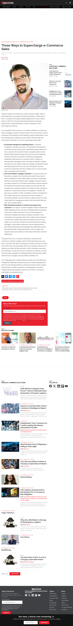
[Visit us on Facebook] (50, 386)
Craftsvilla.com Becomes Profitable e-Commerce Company (45, 349)
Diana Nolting (26, 477)
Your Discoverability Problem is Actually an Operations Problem (33, 462)
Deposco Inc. (27, 410)
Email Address (7, 308)
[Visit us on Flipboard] (62, 386)
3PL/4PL (22, 386)
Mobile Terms (19, 320)
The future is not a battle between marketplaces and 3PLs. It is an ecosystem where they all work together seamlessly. (33, 528)
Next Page (14, 573)
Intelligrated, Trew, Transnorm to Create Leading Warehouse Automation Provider (55, 92)
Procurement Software (27, 459)
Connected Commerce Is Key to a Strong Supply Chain (27, 349)
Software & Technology (9, 42)
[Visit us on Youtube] (66, 386)
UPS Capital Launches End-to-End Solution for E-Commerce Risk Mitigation (32, 492)
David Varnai (4, 57)
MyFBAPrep (26, 524)
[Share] (6, 276)
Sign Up (7, 323)
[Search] (66, 2)
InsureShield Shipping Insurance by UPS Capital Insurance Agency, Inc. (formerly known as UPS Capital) (33, 498)
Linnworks (26, 466)
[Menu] (70, 2)
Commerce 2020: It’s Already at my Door (8, 348)
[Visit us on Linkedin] (58, 386)
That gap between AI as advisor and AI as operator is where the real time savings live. (32, 469)
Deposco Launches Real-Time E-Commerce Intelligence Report (55, 82)
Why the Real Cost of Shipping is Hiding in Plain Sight (55, 102)
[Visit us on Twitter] (54, 386)
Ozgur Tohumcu (7, 513)
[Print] (2, 276)
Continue (44, 622)
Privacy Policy (28, 320)
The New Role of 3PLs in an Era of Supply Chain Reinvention (33, 558)
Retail (57, 345)
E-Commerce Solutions (26, 42)
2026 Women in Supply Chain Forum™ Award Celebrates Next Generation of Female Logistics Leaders (55, 72)
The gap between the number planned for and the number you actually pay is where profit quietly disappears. (34, 452)
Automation (23, 421)
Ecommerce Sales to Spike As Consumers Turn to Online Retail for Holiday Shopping (62, 349)
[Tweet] (14, 276)
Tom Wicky (24, 537)
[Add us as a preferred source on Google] (17, 276)
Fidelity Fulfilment (28, 562)
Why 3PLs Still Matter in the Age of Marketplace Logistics (33, 521)
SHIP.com (26, 449)
